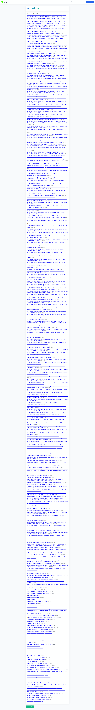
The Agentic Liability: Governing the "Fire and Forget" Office (39, 451)
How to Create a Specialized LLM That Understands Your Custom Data (42, 635)
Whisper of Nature (31, 599)
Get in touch (89, 1)
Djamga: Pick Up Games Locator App (35, 701)
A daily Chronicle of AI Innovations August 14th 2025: (38, 591)
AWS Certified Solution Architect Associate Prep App (38, 699)
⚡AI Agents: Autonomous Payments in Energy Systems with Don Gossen (42, 617)
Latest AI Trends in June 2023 (33, 646)
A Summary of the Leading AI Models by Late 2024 (37, 629)
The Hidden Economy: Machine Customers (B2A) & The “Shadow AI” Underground (44, 538)
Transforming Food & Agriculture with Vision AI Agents (38, 619)
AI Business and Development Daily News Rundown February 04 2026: (42, 547)
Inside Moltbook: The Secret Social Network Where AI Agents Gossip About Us (43, 554)
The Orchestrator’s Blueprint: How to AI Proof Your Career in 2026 (41, 197)
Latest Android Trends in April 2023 (34, 651)
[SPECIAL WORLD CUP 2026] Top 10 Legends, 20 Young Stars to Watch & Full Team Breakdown (47, 167)
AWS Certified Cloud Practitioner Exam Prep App (37, 697)
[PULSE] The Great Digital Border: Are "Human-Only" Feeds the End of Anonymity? (44, 482)
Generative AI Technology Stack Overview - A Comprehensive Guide (41, 638)
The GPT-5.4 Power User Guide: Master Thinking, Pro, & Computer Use (42, 460)
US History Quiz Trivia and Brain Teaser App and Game (38, 665)
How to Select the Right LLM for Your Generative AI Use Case (40, 631)
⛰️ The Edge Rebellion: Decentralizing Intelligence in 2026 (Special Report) (42, 510)
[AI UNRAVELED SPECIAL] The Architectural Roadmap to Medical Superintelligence (44, 448)
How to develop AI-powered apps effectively (36, 636)
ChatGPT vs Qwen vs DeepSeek (33, 623)
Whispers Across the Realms (33, 597)
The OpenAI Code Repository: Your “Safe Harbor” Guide (39, 477)
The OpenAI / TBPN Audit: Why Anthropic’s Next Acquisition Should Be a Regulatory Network (47, 376)
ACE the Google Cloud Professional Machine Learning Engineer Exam (41, 579)
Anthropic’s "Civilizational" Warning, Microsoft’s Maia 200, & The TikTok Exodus (43, 563)
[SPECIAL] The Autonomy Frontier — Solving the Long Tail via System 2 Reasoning (44, 450)
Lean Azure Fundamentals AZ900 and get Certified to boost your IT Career (42, 693)
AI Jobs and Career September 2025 (34, 587)
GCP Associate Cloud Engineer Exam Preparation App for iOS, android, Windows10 (44, 688)
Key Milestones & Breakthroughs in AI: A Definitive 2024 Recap (40, 627)
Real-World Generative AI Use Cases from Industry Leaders (39, 625)
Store (84, 1)
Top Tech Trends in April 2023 (33, 655)
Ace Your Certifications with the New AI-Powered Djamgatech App (41, 615)
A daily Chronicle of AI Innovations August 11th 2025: (38, 593)
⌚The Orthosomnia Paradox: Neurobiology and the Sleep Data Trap (41, 223)
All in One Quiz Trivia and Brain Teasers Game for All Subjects (40, 682)
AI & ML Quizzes (78, 1)
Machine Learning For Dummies (33, 673)
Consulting (66, 1)
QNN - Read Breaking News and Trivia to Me (36, 679)
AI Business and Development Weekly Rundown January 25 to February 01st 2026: (44, 552)
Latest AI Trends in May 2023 (33, 650)
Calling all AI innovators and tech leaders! (35, 605)
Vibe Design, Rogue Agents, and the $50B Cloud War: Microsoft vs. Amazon (43, 436)
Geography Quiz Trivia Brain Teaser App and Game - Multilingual (40, 667)
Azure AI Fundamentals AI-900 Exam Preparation (37, 675)
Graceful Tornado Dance (32, 607)
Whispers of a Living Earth (32, 603)
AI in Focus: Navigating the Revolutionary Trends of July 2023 (40, 644)
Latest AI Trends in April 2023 (33, 661)
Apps (62, 1)
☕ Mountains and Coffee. (32, 595)
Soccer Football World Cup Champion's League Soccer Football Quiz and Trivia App (44, 671)
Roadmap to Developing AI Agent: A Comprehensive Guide (39, 633)
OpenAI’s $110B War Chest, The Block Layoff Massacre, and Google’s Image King (44, 496)
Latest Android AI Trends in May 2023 (35, 648)
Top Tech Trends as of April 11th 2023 (35, 653)
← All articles (30, 706)
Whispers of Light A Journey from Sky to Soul (37, 601)
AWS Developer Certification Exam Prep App (36, 695)
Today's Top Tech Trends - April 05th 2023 (36, 659)
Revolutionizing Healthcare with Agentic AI (36, 621)
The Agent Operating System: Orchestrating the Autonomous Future (41, 505)
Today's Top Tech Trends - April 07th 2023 (36, 657)
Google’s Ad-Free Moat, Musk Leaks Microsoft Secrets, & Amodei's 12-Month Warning (45, 575)
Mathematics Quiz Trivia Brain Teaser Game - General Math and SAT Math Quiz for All (45, 669)
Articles (71, 1)
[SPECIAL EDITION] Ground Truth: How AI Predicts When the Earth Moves (43, 269)
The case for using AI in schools (34, 589)
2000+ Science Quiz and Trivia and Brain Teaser (37, 663)
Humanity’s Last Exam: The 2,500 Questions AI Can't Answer (40, 484)
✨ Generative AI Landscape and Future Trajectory (37, 577)
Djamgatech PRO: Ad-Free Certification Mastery (37, 613)
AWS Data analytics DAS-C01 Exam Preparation (37, 680)
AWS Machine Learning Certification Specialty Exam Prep (39, 677)
